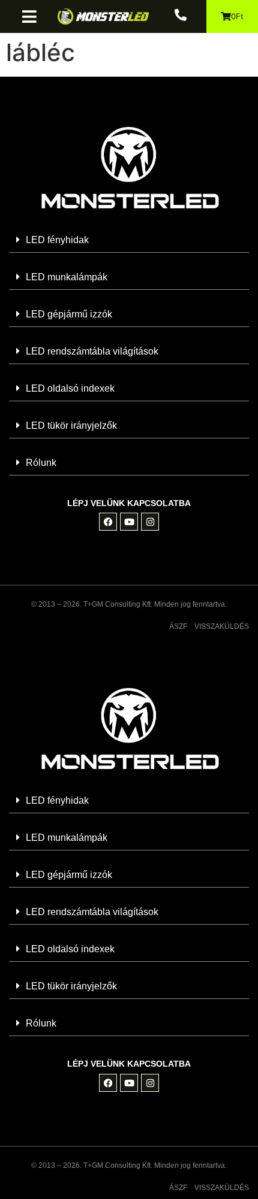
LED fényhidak (57, 240)
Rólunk (41, 463)
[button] (34, 16)
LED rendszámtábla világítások (92, 351)
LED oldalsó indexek (70, 388)
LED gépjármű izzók (69, 314)
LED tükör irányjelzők (71, 425)
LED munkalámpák (66, 277)
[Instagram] (150, 522)
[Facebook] (108, 522)
